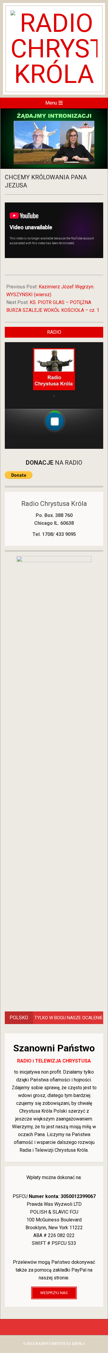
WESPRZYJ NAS (54, 1293)
